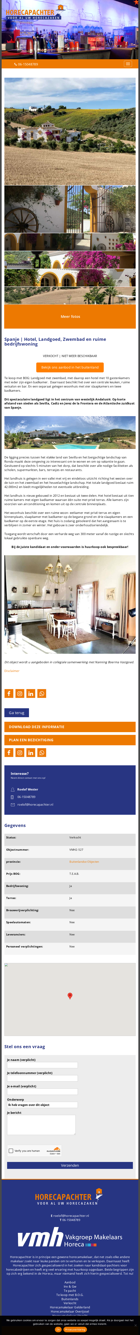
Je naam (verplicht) (21, 1060)
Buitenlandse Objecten (84, 861)
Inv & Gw (70, 1286)
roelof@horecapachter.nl (71, 1216)
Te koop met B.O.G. (69, 1295)
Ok (58, 1329)
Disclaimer (12, 671)
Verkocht (70, 1303)
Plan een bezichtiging (31, 740)
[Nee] (135, 1325)
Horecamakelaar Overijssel (70, 1311)
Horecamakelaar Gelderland (70, 1307)
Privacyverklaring (75, 1329)
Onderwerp (15, 1100)
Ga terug (16, 712)
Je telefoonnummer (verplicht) (29, 1073)
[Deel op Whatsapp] (41, 693)
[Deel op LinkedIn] (30, 693)
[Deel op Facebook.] (8, 693)
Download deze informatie (36, 726)
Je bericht (14, 1113)
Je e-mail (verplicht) (21, 1086)
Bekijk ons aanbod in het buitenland (70, 367)
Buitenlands (69, 1299)
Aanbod (70, 1282)
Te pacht (70, 1291)
